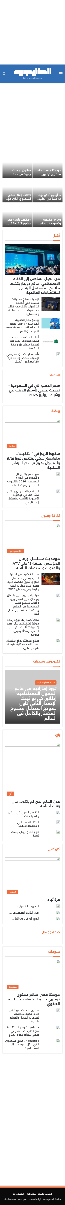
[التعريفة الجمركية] (58, 906)
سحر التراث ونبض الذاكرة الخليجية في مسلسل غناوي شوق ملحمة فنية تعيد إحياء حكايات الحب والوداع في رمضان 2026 (23, 582)
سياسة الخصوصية (52, 1199)
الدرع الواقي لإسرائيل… (25, 918)
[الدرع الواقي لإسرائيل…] (58, 918)
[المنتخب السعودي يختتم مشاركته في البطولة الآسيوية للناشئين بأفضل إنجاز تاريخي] (58, 491)
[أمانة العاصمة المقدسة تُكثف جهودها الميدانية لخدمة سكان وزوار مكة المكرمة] (51, 341)
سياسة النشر (10, 1199)
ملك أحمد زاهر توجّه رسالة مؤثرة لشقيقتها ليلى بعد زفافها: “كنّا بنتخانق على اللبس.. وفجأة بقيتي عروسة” (23, 627)
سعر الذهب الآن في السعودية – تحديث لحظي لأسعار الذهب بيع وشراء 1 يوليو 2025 (34, 390)
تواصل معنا (35, 1199)
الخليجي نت (18, 1193)
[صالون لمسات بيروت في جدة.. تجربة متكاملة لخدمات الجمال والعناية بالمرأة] (17, 166)
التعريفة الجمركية (28, 906)
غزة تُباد (54, 900)
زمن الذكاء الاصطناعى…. (24, 912)
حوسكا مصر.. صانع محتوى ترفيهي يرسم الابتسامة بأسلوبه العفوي (34, 999)
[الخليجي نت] (32, 73)
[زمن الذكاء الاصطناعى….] (58, 912)
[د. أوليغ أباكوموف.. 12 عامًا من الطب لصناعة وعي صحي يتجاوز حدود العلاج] (47, 190)
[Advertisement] (32, 32)
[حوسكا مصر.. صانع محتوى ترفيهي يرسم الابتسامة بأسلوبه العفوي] (47, 166)
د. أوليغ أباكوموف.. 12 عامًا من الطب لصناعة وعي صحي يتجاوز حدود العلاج (22, 1031)
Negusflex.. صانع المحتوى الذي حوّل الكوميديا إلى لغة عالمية (22, 1044)
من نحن (22, 1199)
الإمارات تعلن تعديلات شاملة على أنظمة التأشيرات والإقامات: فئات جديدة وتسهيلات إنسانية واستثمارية (23, 307)
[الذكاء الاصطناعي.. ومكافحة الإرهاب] (58, 822)
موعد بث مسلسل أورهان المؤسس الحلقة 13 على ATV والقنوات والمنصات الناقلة (36, 563)
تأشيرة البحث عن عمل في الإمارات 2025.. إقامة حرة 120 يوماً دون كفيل (22, 358)
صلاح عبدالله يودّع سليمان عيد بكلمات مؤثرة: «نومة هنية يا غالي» (22, 644)
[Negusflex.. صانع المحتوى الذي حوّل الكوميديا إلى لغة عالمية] (17, 190)
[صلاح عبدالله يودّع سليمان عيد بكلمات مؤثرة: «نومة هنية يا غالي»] (58, 640)
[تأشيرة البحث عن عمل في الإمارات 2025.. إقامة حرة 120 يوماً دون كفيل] (58, 354)
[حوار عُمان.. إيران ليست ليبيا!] (58, 832)
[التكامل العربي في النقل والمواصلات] (58, 812)
